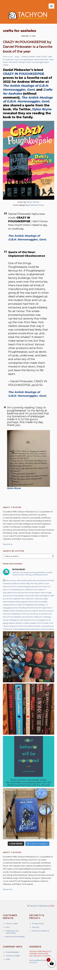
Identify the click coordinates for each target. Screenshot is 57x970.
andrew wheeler (28, 56)
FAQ (8, 927)
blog (17, 56)
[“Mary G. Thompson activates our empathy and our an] (28, 656)
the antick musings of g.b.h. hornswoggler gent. (29, 62)
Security (35, 927)
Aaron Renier (33, 202)
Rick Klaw (8, 57)
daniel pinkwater (41, 59)
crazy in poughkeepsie (23, 59)
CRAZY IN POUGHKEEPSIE (23, 74)
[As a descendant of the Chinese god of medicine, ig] (28, 813)
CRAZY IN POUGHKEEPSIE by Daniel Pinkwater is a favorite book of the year (27, 47)
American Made (13, 956)
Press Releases (12, 952)
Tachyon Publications (39, 906)
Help (8, 959)
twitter (6, 65)
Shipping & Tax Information (12, 932)
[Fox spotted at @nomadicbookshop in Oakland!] (28, 709)
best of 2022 (41, 56)
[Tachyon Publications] (27, 20)
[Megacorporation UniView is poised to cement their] (28, 761)
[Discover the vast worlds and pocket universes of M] (28, 604)
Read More (7, 544)
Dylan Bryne (42, 109)
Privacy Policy (38, 923)
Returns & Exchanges (15, 936)
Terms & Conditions (40, 931)
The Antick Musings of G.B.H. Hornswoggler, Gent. (26, 87)
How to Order (12, 923)
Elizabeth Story (36, 205)
